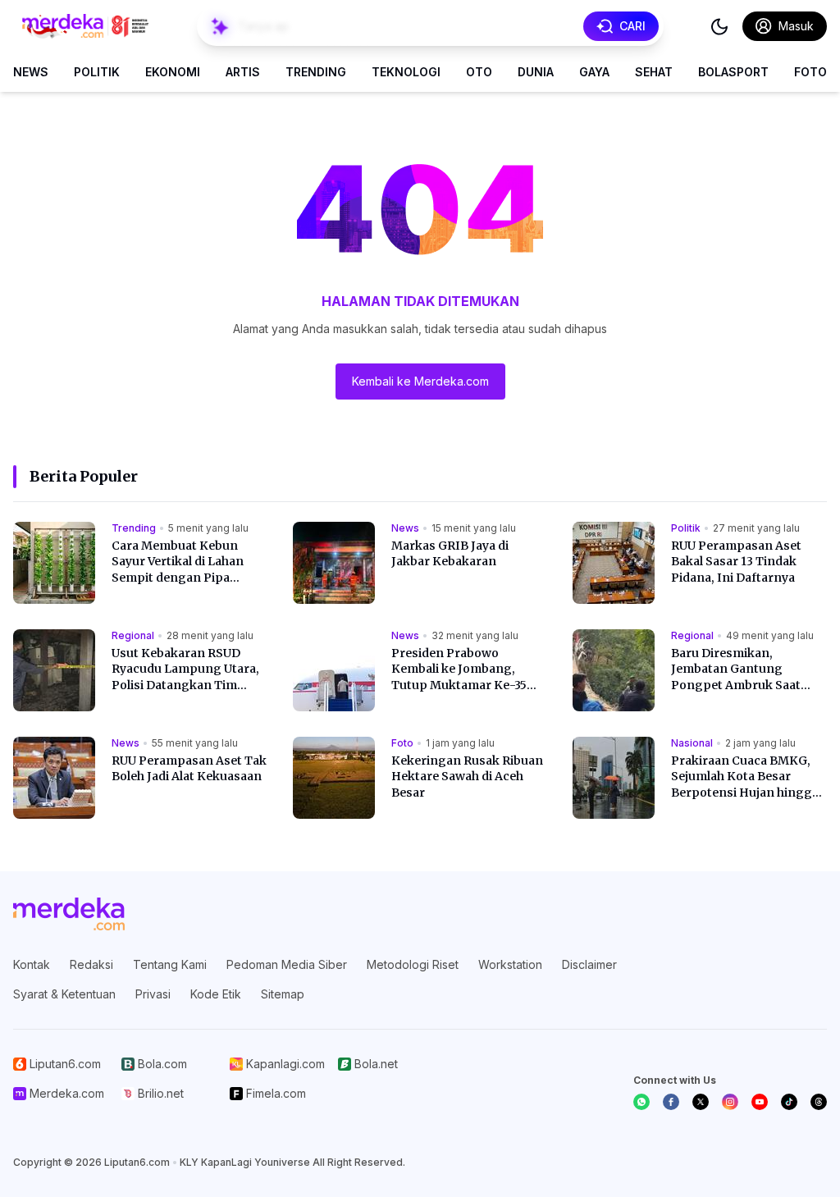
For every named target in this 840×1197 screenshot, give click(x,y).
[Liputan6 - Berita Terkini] (69, 914)
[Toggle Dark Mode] (719, 26)
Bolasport (733, 72)
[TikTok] (789, 1102)
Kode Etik (215, 994)
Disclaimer (589, 964)
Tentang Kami (170, 964)
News (30, 72)
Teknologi (406, 72)
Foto (810, 72)
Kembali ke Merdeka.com (420, 381)
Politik (97, 72)
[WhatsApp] (641, 1102)
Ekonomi (172, 72)
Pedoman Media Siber (286, 964)
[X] (700, 1102)
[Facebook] (671, 1102)
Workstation (510, 964)
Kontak (31, 964)
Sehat (654, 72)
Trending (315, 72)
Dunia (536, 72)
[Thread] (818, 1102)
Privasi (153, 994)
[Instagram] (730, 1102)
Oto (479, 72)
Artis (243, 72)
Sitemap (282, 994)
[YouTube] (759, 1102)
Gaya (594, 72)
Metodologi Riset (413, 964)
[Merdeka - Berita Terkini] (85, 26)
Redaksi (91, 964)
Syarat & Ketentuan (64, 994)
